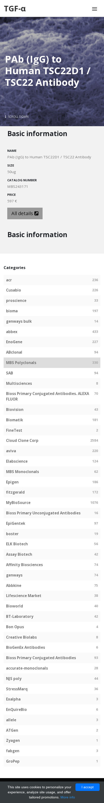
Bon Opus (15, 626)
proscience (16, 300)
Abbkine (13, 585)
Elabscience (17, 461)
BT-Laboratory (19, 616)
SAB (9, 373)
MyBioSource (18, 502)
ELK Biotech (17, 543)
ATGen (12, 730)
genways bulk (19, 321)
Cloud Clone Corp (22, 440)
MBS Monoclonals (22, 471)
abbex (11, 331)
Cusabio (13, 290)
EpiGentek (15, 523)
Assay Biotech (19, 554)
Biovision (14, 409)
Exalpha (13, 699)
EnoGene (14, 341)
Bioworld (14, 606)
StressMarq (17, 688)
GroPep (13, 761)
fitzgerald (15, 492)
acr (9, 279)
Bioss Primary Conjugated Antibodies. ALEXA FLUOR (47, 396)
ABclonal (14, 352)
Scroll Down (18, 117)
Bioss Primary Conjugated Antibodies (41, 657)
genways (14, 575)
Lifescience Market (23, 595)
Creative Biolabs (21, 637)
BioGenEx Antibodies (25, 647)
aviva (11, 450)
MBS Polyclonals (21, 362)
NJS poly (14, 678)
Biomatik (14, 419)
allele (11, 719)
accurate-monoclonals (27, 668)
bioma (12, 310)
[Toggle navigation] (94, 9)
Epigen (12, 482)
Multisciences (19, 383)
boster (12, 533)
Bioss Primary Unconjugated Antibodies (43, 513)
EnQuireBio (16, 709)
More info (67, 797)
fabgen (12, 750)
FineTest (14, 430)
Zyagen (13, 740)
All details (22, 213)
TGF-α (15, 8)
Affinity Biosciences (24, 564)
